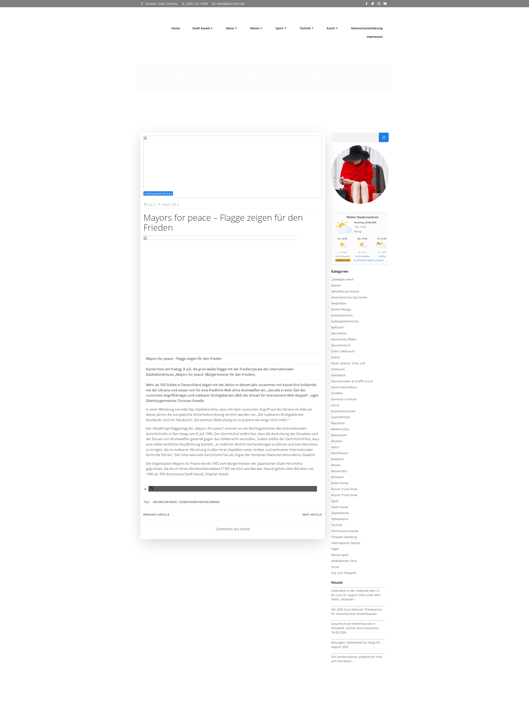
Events (335, 357)
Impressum (374, 37)
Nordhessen (339, 453)
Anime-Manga (341, 309)
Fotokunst (338, 369)
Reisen (255, 28)
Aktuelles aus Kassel (345, 291)
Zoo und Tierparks (343, 573)
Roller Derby (339, 483)
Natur (230, 28)
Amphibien (339, 303)
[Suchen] (384, 137)
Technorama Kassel (344, 531)
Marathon (338, 423)
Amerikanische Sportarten (349, 297)
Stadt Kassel (201, 28)
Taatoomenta (340, 513)
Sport (280, 28)
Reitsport (337, 477)
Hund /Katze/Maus (344, 387)
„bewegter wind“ (342, 279)
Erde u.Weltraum (343, 351)
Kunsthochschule (343, 411)
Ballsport (337, 327)
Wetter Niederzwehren (363, 217)
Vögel (335, 549)
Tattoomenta (339, 519)
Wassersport (340, 555)
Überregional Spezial (345, 543)
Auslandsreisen (342, 315)
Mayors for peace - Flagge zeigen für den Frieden (186, 501)
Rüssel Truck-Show (344, 489)
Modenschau (340, 429)
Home (176, 28)
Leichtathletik (340, 417)
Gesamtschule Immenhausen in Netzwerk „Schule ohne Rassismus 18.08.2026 (355, 628)
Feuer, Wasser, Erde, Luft (348, 363)
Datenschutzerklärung (366, 28)
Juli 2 (151, 205)
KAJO (166, 205)
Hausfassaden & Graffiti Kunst (352, 381)
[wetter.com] (343, 261)
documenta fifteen (344, 339)
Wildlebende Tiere (344, 561)
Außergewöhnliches (158, 193)
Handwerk (338, 375)
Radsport (337, 459)
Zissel (335, 567)
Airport (336, 285)
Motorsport (339, 435)
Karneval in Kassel (344, 399)
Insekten (337, 393)
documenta (339, 333)
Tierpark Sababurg (344, 537)
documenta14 (340, 345)
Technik (305, 28)
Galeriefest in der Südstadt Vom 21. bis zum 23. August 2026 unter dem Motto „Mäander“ (356, 595)
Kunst (331, 28)
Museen (336, 441)
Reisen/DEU (339, 471)
